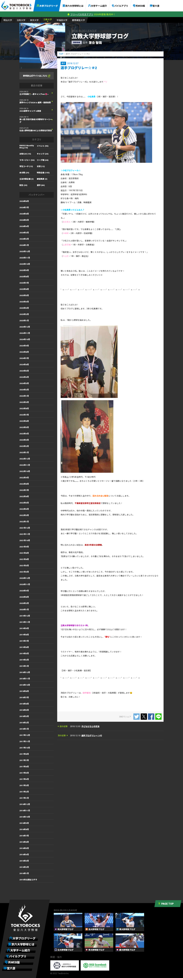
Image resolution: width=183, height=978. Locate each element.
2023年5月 (24, 427)
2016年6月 (24, 842)
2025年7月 (24, 283)
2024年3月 (24, 383)
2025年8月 (24, 277)
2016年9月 (24, 823)
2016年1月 (24, 873)
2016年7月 (24, 836)
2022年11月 (24, 465)
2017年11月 (24, 741)
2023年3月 (24, 440)
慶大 (78, 20)
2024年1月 (24, 396)
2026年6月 (24, 214)
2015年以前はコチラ (28, 880)
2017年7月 (24, 760)
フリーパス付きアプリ (81, 14)
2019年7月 (24, 641)
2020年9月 (24, 591)
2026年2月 (24, 239)
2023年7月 (24, 415)
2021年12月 (24, 528)
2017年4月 (24, 779)
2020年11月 (24, 584)
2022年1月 (24, 522)
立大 (47, 19)
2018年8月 (24, 691)
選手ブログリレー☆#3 (91, 735)
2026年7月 (24, 207)
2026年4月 (24, 226)
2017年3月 (24, 785)
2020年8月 (24, 597)
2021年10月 (24, 540)
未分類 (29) (24, 173)
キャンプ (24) (42, 154)
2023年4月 (24, 434)
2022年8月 (24, 484)
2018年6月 (24, 704)
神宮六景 (154, 5)
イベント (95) (42, 146)
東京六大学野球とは (72, 5)
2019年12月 (24, 616)
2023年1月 (24, 452)
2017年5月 (24, 773)
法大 (21, 20)
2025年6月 (24, 289)
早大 (62, 20)
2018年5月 (24, 710)
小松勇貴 (91, 97)
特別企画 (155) (43, 173)
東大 (34, 20)
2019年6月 (24, 647)
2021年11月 (24, 534)
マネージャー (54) (27, 160)
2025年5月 (24, 295)
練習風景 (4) (42, 179)
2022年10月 (24, 471)
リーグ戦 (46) (42, 160)
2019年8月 (24, 635)
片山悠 (66, 256)
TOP (61, 54)
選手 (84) (41, 185)
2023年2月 (24, 446)
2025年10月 (24, 264)
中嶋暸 (66, 233)
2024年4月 (24, 377)
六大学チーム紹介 (97, 5)
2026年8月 (24, 201)
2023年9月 (24, 402)
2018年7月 (24, 697)
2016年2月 (24, 867)
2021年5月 (24, 566)
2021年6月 (24, 559)
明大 (7, 20)
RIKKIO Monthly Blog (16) (26, 146)
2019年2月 (24, 660)
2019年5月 (24, 653)
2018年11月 (24, 679)
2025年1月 (24, 321)
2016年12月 (24, 804)
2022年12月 (24, 459)
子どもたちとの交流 (90, 726)
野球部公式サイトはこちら (35, 76)
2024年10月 (24, 339)
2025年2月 (24, 314)
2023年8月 (24, 408)
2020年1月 (24, 610)
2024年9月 (24, 346)
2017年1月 (24, 798)
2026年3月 (24, 233)
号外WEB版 (139, 5)
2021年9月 (24, 547)
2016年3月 (24, 861)
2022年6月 (24, 496)
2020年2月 (24, 603)
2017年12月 (24, 735)
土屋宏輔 (67, 245)
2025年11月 (24, 258)
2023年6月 (24, 421)
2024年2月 (24, 390)
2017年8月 (24, 754)
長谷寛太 (67, 222)
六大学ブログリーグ (47, 5)
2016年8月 (24, 829)
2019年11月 (24, 622)
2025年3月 (24, 308)
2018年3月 (24, 716)
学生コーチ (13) (26, 166)
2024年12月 (24, 327)
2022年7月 (24, 490)
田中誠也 (87, 693)
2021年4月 (24, 572)
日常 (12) (41, 166)
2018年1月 (24, 729)
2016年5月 (24, 848)
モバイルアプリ (120, 5)
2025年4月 (24, 302)
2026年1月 (24, 245)
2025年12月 (24, 251)
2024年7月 (24, 358)
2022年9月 (24, 478)
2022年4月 (24, 509)
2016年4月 (24, 855)
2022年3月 (24, 515)
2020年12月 (24, 578)
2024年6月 (24, 365)
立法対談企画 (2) (26, 179)
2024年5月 (24, 371)
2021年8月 (24, 553)
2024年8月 (24, 352)
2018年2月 (24, 723)
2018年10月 (24, 685)
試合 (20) (23, 185)
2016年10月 (24, 817)
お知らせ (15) (25, 154)
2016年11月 (24, 811)
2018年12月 (24, 672)
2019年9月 (24, 628)
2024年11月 (24, 333)
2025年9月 (24, 270)
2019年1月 (24, 666)
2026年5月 (24, 220)
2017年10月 (24, 748)
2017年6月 (24, 767)
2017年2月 (24, 792)
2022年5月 (24, 503)
